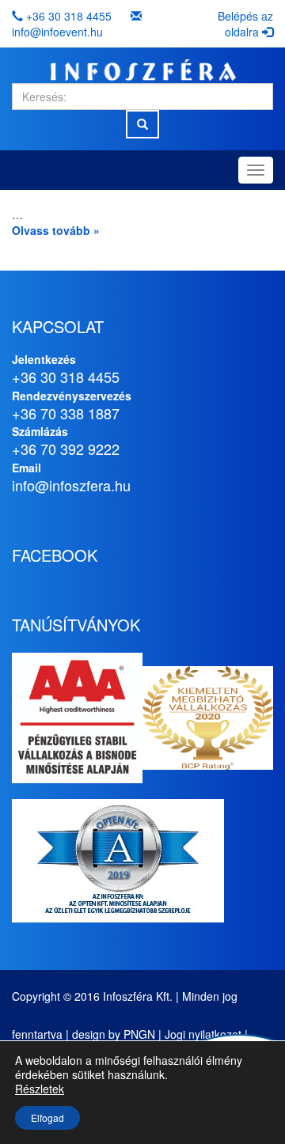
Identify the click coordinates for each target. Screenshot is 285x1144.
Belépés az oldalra (245, 24)
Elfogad (47, 1117)
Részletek (39, 1088)
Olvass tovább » (56, 230)
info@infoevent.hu (57, 32)
